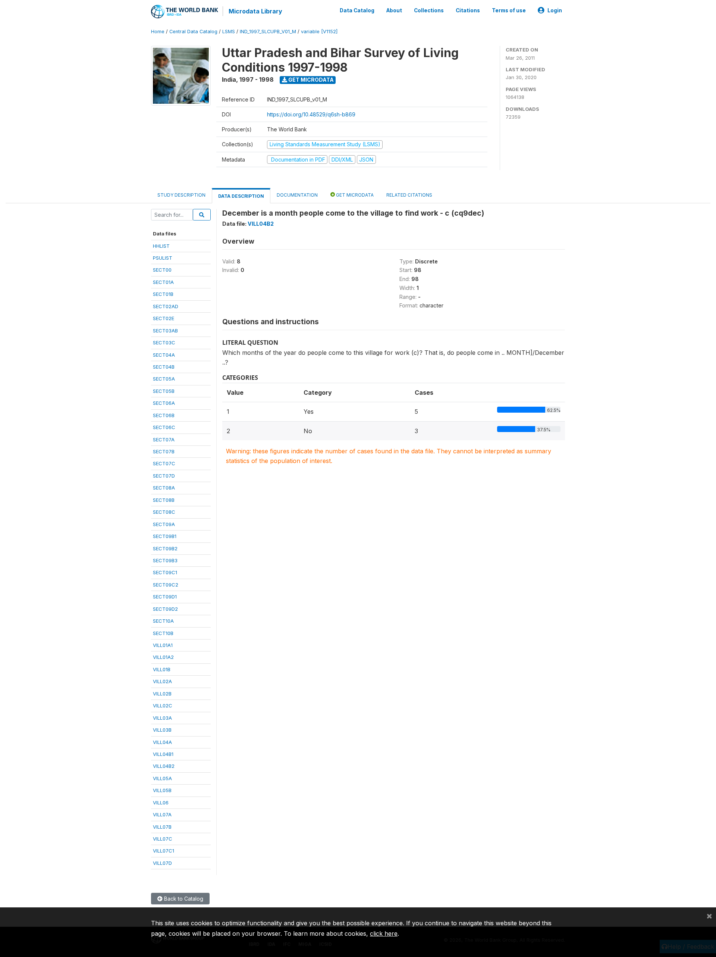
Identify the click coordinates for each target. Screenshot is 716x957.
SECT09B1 (164, 536)
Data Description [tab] (241, 196)
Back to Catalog (183, 898)
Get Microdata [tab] (354, 195)
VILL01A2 (163, 657)
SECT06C (164, 427)
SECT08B (164, 500)
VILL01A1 (163, 645)
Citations (468, 10)
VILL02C (162, 706)
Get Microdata (310, 79)
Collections (429, 10)
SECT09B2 (165, 548)
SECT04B (164, 367)
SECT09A (164, 524)
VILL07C (162, 839)
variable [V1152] (319, 31)
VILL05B (162, 790)
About (394, 10)
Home (157, 31)
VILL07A (162, 814)
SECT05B (164, 391)
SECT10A (163, 621)
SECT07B (164, 451)
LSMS (228, 31)
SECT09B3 (165, 560)
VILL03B (162, 730)
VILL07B (162, 827)
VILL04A (162, 742)
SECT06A (164, 403)
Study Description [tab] (181, 195)
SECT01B (163, 294)
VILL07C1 (163, 851)
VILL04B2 (164, 766)
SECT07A (164, 439)
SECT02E (163, 318)
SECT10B (163, 633)
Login (554, 10)
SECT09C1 (165, 572)
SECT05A (164, 379)
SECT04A (164, 355)
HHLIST (161, 246)
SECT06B (164, 415)
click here (384, 933)
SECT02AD (165, 306)
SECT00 (162, 270)
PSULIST (162, 258)
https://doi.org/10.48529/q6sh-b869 (311, 114)
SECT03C (164, 342)
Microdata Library (255, 11)
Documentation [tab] (297, 195)
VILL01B (161, 669)
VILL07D (162, 863)
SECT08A (164, 488)
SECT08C (164, 512)
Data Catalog (357, 10)
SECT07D (164, 476)
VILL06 (161, 803)
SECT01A (163, 282)
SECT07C (164, 463)
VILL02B (162, 694)
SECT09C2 (165, 585)
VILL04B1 (163, 754)
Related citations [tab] (409, 195)
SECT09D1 (165, 597)
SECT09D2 (165, 609)
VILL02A (162, 681)
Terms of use (509, 10)
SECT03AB (165, 331)
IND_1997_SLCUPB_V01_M (268, 31)
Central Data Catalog (193, 31)
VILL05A (162, 778)
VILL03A (162, 718)
